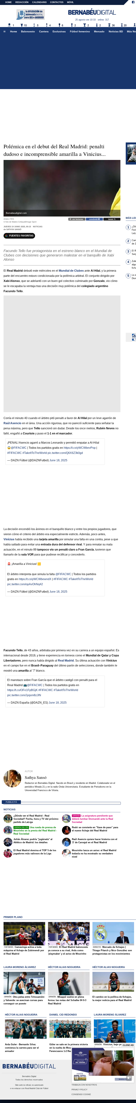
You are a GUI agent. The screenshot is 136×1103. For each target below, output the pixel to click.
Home (8, 2)
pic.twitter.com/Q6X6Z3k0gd (65, 452)
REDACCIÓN (22, 2)
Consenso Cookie (81, 1094)
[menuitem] (4, 31)
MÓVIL (70, 2)
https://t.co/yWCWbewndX (35, 579)
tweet (111, 219)
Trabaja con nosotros (84, 1085)
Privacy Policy (79, 1090)
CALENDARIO (39, 2)
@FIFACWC (19, 447)
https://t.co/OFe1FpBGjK (22, 690)
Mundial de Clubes (71, 270)
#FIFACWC (14, 452)
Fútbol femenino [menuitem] (80, 31)
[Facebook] (133, 2)
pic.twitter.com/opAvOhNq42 (25, 584)
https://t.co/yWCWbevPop (80, 447)
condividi (93, 219)
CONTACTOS (56, 2)
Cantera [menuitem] (44, 31)
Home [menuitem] (13, 31)
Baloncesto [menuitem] (28, 31)
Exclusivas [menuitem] (59, 31)
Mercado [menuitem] (99, 31)
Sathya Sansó (13, 229)
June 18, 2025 (58, 460)
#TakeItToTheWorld (34, 452)
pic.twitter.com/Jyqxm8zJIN (24, 695)
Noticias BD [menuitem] (116, 31)
